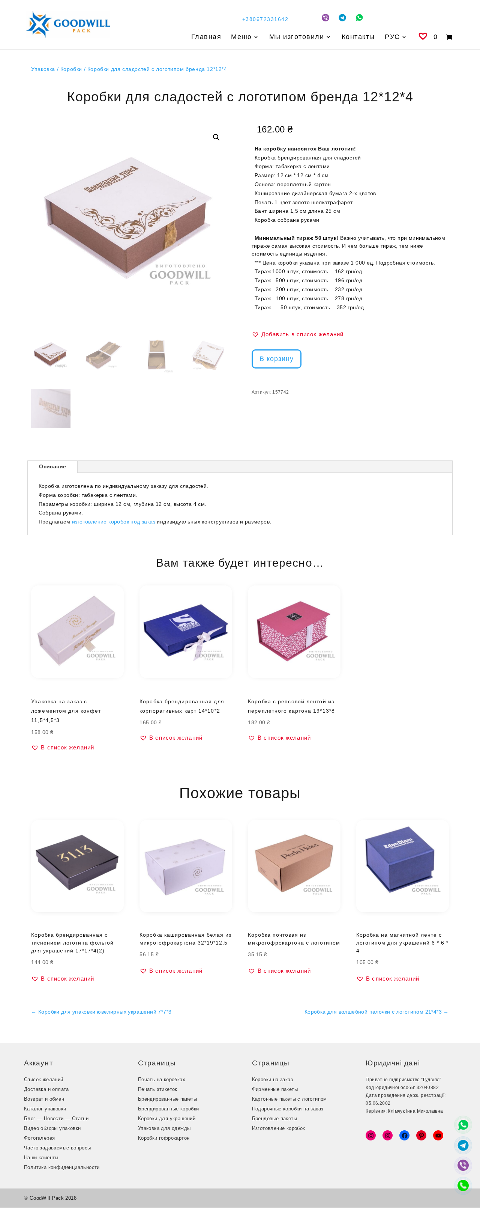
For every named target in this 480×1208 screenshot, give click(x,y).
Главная (206, 37)
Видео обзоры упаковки (52, 1128)
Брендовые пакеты (274, 1118)
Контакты (358, 37)
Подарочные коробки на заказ (288, 1109)
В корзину (277, 359)
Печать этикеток (157, 1089)
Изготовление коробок (278, 1128)
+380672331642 (265, 19)
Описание (52, 466)
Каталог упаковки (45, 1109)
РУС (392, 37)
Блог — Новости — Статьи (56, 1118)
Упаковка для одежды (164, 1128)
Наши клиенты (41, 1157)
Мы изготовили (296, 37)
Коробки (71, 69)
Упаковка (43, 69)
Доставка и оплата (46, 1089)
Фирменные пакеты (275, 1089)
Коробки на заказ (272, 1079)
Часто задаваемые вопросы (57, 1148)
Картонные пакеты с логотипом (289, 1099)
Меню (241, 37)
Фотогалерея (39, 1138)
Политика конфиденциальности (62, 1167)
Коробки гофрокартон (164, 1138)
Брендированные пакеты (167, 1099)
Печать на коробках (161, 1079)
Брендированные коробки (168, 1109)
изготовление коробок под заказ (113, 522)
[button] (216, 137)
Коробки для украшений (166, 1118)
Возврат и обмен (44, 1099)
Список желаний (43, 1079)
